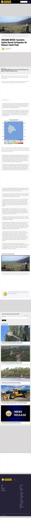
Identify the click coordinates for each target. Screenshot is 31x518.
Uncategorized (22, 506)
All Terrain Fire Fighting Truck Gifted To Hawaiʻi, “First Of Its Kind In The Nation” (14, 402)
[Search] (29, 2)
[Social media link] (10, 293)
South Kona (22, 501)
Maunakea (22, 493)
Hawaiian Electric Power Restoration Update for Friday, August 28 (12, 342)
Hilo (21, 490)
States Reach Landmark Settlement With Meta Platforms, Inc (11, 422)
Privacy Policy (3, 488)
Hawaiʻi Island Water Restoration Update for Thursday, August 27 (12, 362)
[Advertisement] (15, 10)
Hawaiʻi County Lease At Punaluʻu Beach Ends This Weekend (11, 382)
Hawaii (21, 488)
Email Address (4, 316)
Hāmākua (22, 489)
